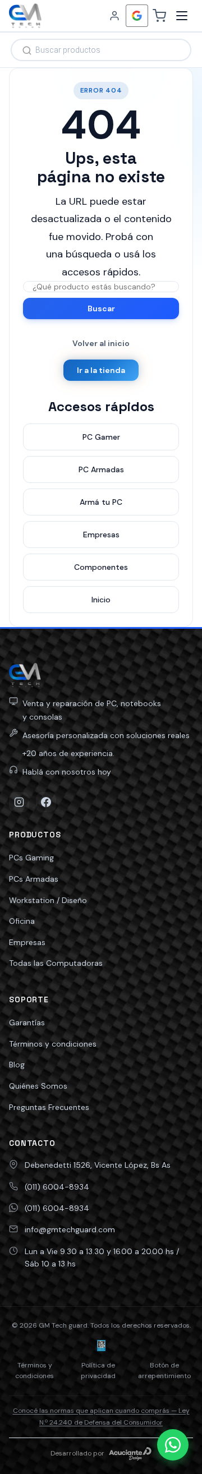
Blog (17, 1065)
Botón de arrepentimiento (164, 1370)
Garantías (27, 1022)
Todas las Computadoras (56, 963)
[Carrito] (159, 16)
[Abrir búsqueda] (101, 50)
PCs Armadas (33, 879)
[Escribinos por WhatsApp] (173, 1445)
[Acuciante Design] (130, 1454)
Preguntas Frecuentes (49, 1107)
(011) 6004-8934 (57, 1187)
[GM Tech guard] (25, 15)
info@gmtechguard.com (70, 1229)
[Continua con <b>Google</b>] (137, 15)
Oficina (22, 921)
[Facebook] (46, 802)
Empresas (27, 942)
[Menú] (182, 15)
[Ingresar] (114, 16)
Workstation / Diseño (48, 900)
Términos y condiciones (53, 1044)
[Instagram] (19, 802)
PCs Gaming (31, 858)
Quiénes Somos (38, 1086)
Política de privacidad (98, 1370)
